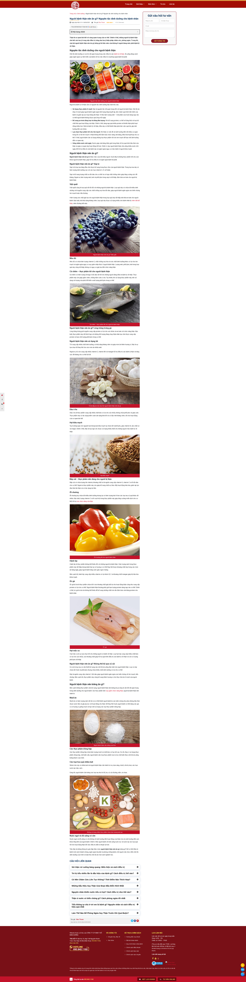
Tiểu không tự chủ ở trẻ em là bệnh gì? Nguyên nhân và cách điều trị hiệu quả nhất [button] (103, 905)
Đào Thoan (101, 22)
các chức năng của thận (85, 501)
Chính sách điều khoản (133, 947)
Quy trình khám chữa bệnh (134, 944)
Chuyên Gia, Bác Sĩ (114, 937)
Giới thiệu (139, 4)
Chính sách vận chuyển (133, 954)
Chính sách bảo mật (132, 951)
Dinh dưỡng (80, 13)
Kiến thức (151, 4)
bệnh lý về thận (119, 54)
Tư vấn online (168, 979)
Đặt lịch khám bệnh (132, 940)
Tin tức (162, 4)
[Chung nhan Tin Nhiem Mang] (171, 963)
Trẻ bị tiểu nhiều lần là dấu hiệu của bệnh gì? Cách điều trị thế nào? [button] (103, 873)
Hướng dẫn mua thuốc (133, 937)
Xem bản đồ (74, 943)
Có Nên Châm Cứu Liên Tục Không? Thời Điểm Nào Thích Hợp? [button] (101, 880)
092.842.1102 (96, 941)
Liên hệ (171, 4)
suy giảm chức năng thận (114, 691)
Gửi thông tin (159, 41)
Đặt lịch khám (148, 979)
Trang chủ (128, 4)
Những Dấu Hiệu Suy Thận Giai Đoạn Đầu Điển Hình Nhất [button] (98, 886)
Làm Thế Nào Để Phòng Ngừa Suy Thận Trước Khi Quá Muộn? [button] (100, 913)
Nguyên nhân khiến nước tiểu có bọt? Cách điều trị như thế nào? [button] (101, 892)
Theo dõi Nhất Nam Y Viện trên (79, 26)
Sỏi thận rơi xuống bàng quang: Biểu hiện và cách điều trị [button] (98, 867)
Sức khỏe (111, 940)
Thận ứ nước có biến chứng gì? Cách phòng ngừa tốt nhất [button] (98, 898)
